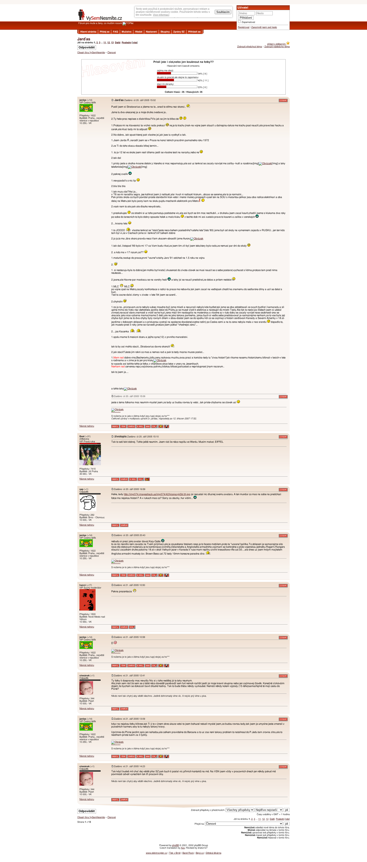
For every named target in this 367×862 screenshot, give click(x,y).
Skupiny (165, 32)
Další (117, 42)
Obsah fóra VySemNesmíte (91, 52)
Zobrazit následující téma (277, 46)
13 (112, 42)
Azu (183, 848)
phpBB (175, 845)
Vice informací (161, 14)
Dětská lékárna (213, 853)
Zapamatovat (248, 22)
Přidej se (104, 32)
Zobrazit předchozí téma (249, 46)
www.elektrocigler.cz (156, 853)
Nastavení (151, 32)
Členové (111, 52)
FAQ (115, 32)
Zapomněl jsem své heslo (264, 27)
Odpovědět (87, 47)
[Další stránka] (183, 806)
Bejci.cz (200, 853)
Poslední (126, 42)
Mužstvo (126, 32)
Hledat (138, 32)
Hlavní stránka (88, 32)
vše (135, 42)
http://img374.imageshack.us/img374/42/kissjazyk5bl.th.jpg (157, 494)
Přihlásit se (194, 32)
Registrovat (243, 27)
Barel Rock (188, 853)
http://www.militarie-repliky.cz (115, 563)
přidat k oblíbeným (276, 44)
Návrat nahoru (86, 426)
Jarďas (83, 39)
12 (108, 42)
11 (104, 42)
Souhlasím (223, 12)
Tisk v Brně (175, 853)
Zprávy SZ (179, 32)
